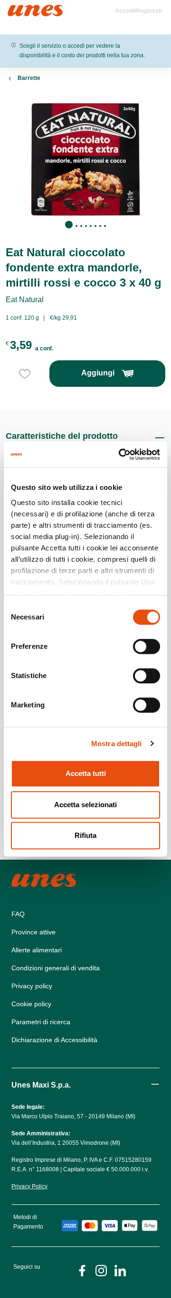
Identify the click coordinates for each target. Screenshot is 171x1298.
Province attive (33, 932)
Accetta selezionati (85, 805)
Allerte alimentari (36, 950)
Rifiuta (85, 835)
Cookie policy (31, 1004)
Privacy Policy (29, 1186)
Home (18, 9)
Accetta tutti (86, 773)
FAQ (18, 914)
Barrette (29, 78)
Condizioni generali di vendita (55, 968)
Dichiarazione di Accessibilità (54, 1040)
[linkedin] (120, 1270)
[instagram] (101, 1270)
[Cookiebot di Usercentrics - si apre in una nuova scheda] (120, 454)
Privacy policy (31, 986)
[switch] (146, 646)
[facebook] (82, 1270)
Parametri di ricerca (40, 1022)
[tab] (69, 224)
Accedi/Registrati (138, 11)
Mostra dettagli (116, 744)
